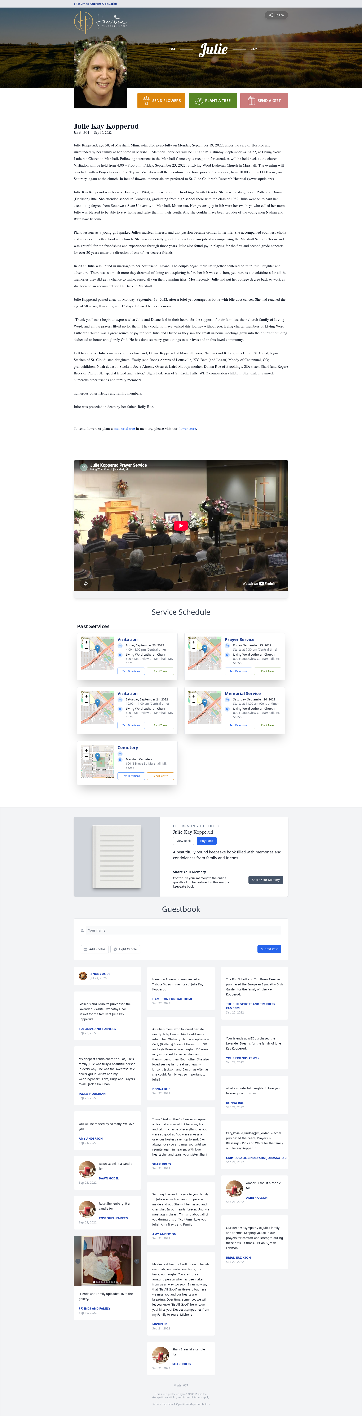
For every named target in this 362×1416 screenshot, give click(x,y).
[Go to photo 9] (114, 1282)
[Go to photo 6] (107, 1282)
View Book (184, 841)
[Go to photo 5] (104, 1282)
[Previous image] (77, 1261)
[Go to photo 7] (109, 1282)
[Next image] (136, 1261)
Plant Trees (160, 671)
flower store (187, 428)
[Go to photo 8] (112, 1282)
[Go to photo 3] (99, 1282)
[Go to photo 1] (94, 1282)
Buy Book (206, 841)
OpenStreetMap (185, 1404)
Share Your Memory (266, 880)
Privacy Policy (169, 1397)
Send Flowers (160, 776)
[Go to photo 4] (102, 1282)
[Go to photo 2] (97, 1282)
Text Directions (131, 671)
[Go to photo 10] (117, 1282)
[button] (97, 649)
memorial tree (124, 428)
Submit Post (269, 949)
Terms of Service (192, 1397)
